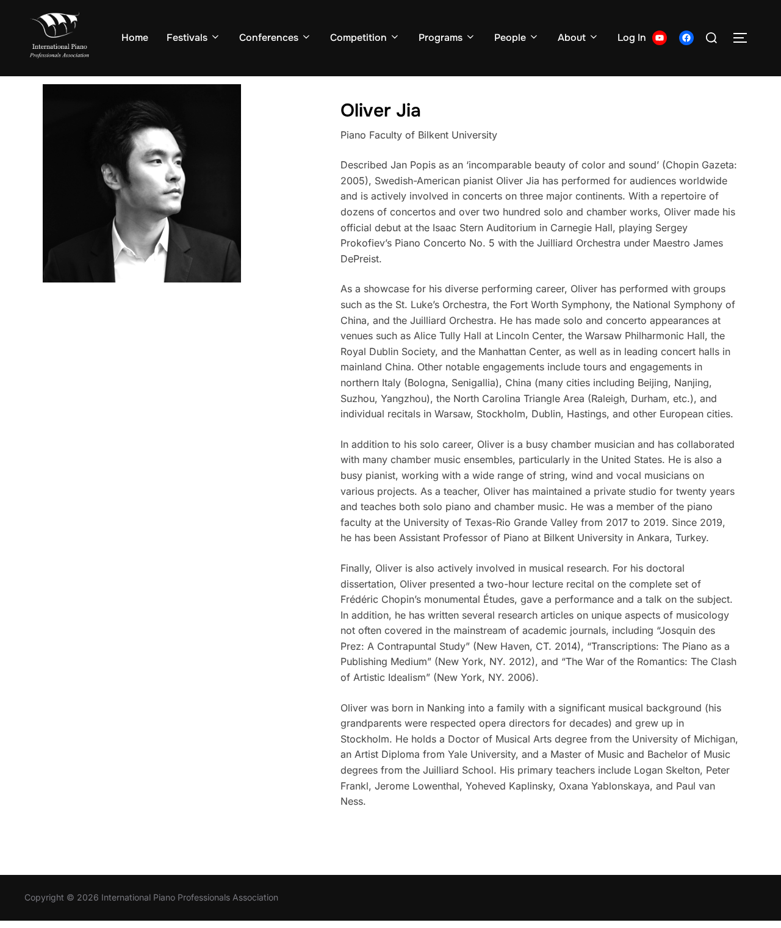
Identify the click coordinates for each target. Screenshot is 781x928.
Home (134, 37)
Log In (631, 37)
